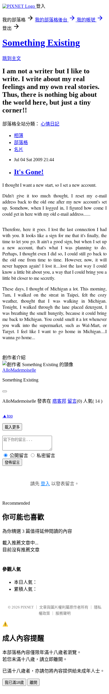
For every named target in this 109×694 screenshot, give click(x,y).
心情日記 (50, 123)
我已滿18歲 (14, 682)
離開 (33, 682)
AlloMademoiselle (19, 370)
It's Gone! (29, 172)
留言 (72, 401)
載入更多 (12, 427)
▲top (7, 415)
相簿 (18, 135)
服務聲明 (63, 613)
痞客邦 (59, 401)
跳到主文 (11, 58)
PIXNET (27, 607)
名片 (18, 149)
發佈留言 (12, 462)
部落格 (21, 142)
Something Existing (41, 42)
